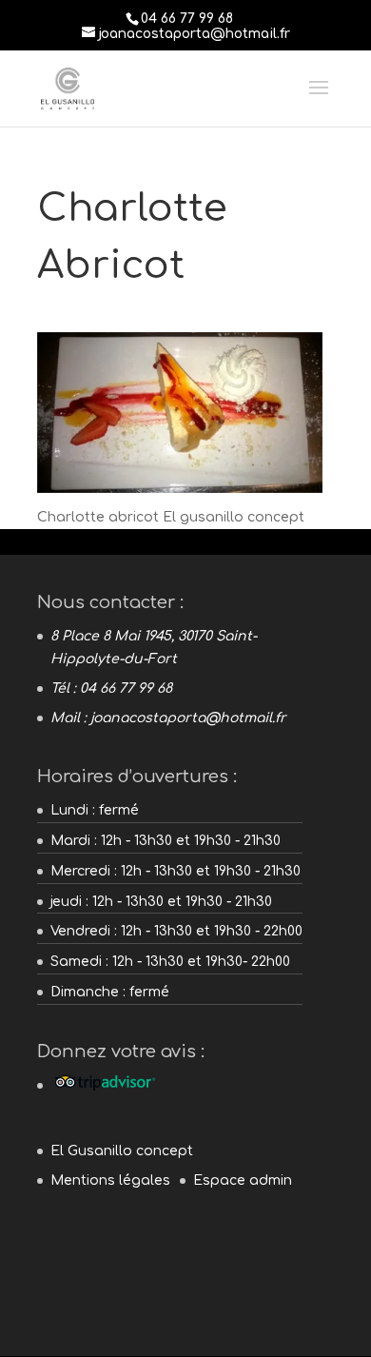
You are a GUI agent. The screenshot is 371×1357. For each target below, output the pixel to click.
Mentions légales (110, 1180)
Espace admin (242, 1180)
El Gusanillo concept (121, 1151)
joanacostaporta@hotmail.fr (188, 718)
